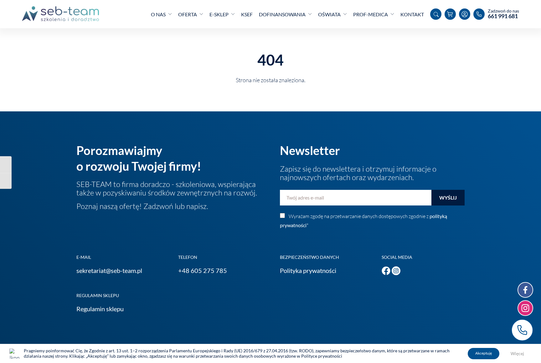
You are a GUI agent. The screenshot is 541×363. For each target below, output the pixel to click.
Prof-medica (370, 14)
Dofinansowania (282, 14)
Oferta (187, 14)
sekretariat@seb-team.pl (109, 270)
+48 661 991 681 (522, 330)
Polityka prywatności (308, 270)
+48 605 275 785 (202, 270)
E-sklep (219, 14)
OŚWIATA (329, 14)
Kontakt (412, 14)
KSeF (247, 14)
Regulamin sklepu (100, 308)
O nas (158, 14)
